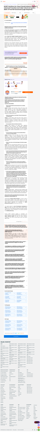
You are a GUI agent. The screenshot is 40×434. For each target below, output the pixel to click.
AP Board (2, 387)
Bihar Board (2, 388)
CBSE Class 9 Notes (29, 391)
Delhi (27, 411)
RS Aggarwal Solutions (4, 375)
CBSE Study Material (26, 12)
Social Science (14, 4)
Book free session (27, 92)
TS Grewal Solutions (3, 380)
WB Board (2, 402)
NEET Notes (19, 410)
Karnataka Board (3, 391)
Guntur (35, 409)
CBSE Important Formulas (21, 382)
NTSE (10, 380)
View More (15, 88)
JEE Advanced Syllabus (12, 416)
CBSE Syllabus (20, 372)
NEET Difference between (21, 412)
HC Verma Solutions (3, 372)
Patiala (27, 410)
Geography (19, 394)
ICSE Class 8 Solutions (30, 376)
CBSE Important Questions (21, 376)
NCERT (1, 344)
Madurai (27, 418)
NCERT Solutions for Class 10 (22, 343)
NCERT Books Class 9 (30, 361)
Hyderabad (27, 412)
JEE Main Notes (3, 411)
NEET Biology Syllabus (21, 418)
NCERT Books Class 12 (30, 357)
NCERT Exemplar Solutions (4, 376)
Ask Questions (11, 398)
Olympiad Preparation (12, 376)
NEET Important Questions (21, 407)
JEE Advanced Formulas (12, 413)
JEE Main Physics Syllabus (4, 418)
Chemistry (19, 388)
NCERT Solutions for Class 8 (30, 343)
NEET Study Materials (12, 394)
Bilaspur (35, 413)
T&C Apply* (16, 93)
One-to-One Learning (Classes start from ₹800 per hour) (19, 23)
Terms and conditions (21, 429)
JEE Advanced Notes (12, 411)
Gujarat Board (2, 390)
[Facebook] (32, 429)
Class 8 (10, 4)
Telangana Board (3, 398)
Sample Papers (11, 389)
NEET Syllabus (20, 414)
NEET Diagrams (20, 411)
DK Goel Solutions (3, 379)
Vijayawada (28, 414)
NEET (10, 375)
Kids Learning (11, 397)
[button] (7, 83)
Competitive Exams (12, 371)
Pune (34, 406)
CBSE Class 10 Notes (29, 390)
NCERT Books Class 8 (30, 363)
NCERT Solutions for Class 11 (13, 343)
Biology (19, 387)
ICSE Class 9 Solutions (30, 375)
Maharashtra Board (3, 394)
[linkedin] (34, 429)
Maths (19, 390)
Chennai (27, 407)
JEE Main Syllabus (3, 416)
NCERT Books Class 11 (29, 359)
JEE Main (10, 372)
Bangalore (27, 408)
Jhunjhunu (35, 418)
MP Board (2, 395)
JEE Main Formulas (3, 413)
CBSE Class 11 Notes (29, 388)
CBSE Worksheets (20, 375)
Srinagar (35, 414)
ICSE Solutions (29, 372)
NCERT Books (28, 356)
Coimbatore (35, 405)
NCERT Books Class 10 (30, 360)
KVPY (10, 379)
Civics (19, 395)
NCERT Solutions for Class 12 (4, 347)
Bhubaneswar (35, 417)
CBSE (20, 12)
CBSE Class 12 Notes (29, 387)
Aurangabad (35, 410)
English (19, 391)
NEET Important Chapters (21, 408)
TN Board (2, 399)
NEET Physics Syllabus (21, 415)
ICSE (27, 371)
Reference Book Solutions (4, 371)
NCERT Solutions (6, 4)
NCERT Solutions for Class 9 (22, 356)
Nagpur (35, 407)
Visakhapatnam (28, 415)
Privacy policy (15, 429)
